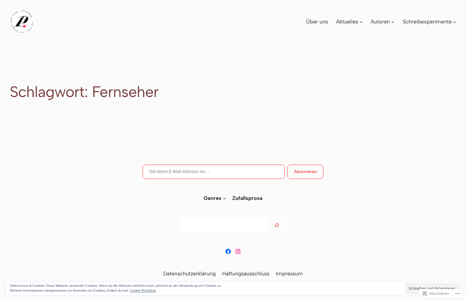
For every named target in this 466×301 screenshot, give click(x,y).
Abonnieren (305, 171)
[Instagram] (238, 251)
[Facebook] (228, 251)
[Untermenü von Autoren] (393, 21)
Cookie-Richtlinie (143, 290)
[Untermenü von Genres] (224, 198)
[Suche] (276, 225)
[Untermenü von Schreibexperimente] (454, 21)
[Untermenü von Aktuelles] (361, 21)
